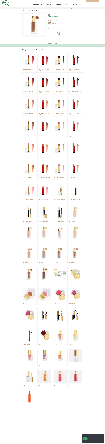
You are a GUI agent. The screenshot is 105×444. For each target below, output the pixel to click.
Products (66, 4)
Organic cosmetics (37, 4)
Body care (24, 8)
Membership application (93, 0)
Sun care (57, 8)
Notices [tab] (55, 43)
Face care (29, 8)
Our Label (58, 4)
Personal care (35, 8)
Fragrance (72, 8)
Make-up (61, 8)
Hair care (41, 8)
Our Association (77, 4)
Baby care (66, 8)
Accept (85, 438)
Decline (90, 438)
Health (76, 8)
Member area (82, 0)
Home (24, 10)
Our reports (49, 4)
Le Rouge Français (42, 50)
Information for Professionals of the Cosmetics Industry (65, 0)
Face (48, 14)
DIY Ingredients (82, 8)
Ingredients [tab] (50, 43)
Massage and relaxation (49, 8)
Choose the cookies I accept (87, 440)
